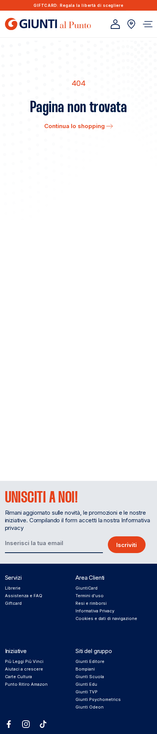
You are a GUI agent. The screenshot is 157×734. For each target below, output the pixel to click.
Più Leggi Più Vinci (24, 661)
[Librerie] (131, 24)
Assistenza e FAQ (23, 595)
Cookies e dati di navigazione (106, 618)
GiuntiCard (86, 588)
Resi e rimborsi (91, 603)
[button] (147, 24)
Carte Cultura (18, 676)
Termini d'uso (89, 595)
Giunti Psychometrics (98, 699)
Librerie (13, 588)
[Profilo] (115, 24)
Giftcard (13, 603)
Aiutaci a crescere (24, 669)
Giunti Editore (89, 661)
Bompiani (85, 669)
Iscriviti (126, 545)
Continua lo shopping (75, 126)
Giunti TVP (86, 691)
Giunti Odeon (89, 707)
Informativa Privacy (94, 611)
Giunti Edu (86, 684)
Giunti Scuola (89, 676)
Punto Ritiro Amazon (26, 684)
